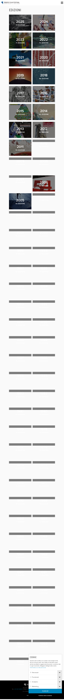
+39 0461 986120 (18, 689)
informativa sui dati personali (38, 668)
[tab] (59, 672)
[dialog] (45, 676)
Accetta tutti (45, 691)
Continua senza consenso (45, 695)
